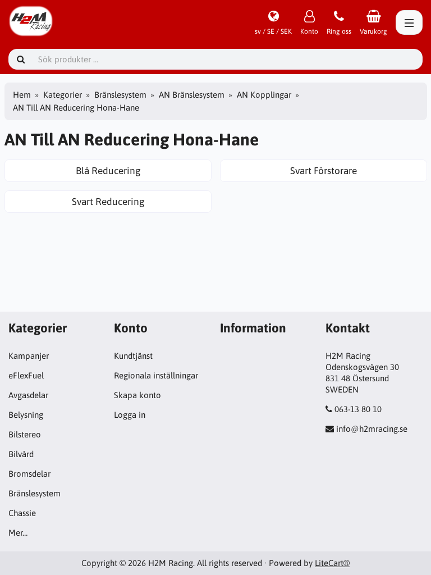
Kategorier (62, 94)
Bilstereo (24, 434)
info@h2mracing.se (371, 428)
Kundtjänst (133, 355)
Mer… (17, 532)
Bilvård (21, 454)
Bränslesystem (120, 94)
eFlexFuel (26, 375)
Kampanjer (28, 355)
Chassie (22, 513)
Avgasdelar (28, 395)
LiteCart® (332, 563)
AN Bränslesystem (191, 94)
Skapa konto (137, 395)
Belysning (25, 414)
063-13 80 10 (358, 409)
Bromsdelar (29, 473)
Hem (22, 94)
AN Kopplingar (264, 94)
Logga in (129, 414)
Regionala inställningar (156, 375)
